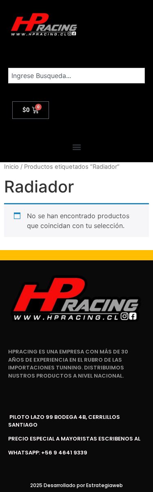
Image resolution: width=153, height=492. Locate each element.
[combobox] (76, 75)
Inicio (11, 166)
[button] (76, 147)
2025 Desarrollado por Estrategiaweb (76, 485)
